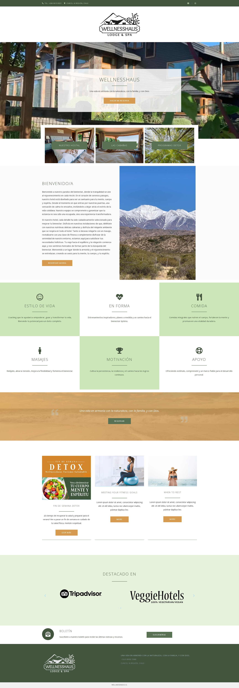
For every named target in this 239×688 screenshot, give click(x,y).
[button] (45, 595)
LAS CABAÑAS (119, 145)
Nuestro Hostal (69, 145)
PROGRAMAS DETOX (169, 145)
